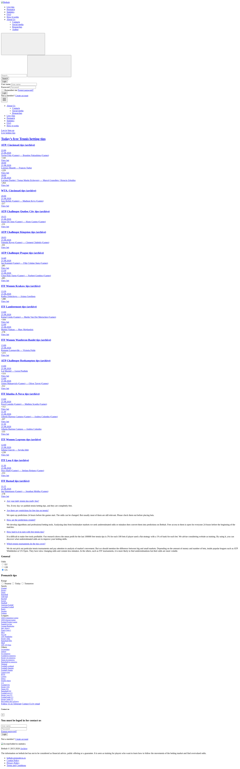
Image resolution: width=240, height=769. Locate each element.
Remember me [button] (10, 90)
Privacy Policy (13, 763)
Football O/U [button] (5, 685)
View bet (5, 160)
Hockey (3, 590)
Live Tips (11, 116)
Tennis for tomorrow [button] (8, 660)
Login (4, 93)
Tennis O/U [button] (5, 689)
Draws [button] (3, 679)
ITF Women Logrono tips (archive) (21, 439)
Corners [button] (3, 676)
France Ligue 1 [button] (6, 630)
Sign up (11, 130)
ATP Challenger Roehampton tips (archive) (25, 360)
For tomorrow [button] (5, 654)
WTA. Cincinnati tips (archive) (18, 190)
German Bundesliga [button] (7, 626)
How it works (13, 17)
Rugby (3, 609)
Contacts (16, 22)
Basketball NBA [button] (6, 641)
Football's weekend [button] (7, 666)
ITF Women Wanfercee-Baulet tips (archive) (26, 339)
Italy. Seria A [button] (5, 628)
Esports (3, 601)
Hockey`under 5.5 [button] (7, 699)
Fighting (4, 613)
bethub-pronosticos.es (16, 758)
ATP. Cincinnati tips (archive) (18, 145)
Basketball (4, 595)
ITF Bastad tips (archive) (15, 480)
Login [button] (4, 81)
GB (6, 567)
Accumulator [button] (5, 649)
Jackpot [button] (3, 652)
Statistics (10, 12)
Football (4, 588)
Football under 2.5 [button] (7, 697)
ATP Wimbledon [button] (6, 637)
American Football (7, 605)
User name (6, 84)
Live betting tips (8, 133)
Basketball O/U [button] (6, 691)
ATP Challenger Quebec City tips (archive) (25, 211)
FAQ (9, 14)
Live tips (10, 7)
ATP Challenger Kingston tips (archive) (23, 232)
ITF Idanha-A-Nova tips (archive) (20, 393)
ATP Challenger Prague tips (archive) (22, 252)
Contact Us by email (31, 704)
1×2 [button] (2, 683)
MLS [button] (3, 632)
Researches (17, 27)
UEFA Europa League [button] (8, 620)
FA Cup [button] (3, 634)
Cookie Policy (13, 760)
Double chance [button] (6, 681)
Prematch (11, 9)
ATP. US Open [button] (6, 645)
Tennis (3, 592)
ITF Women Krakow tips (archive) (20, 286)
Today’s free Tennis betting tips (23, 139)
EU (6, 564)
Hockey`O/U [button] (5, 687)
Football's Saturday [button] (7, 668)
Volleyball (4, 597)
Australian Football (7, 607)
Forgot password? (25, 90)
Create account (21, 95)
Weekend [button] (4, 664)
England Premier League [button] (9, 622)
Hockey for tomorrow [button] (8, 658)
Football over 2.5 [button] (6, 693)
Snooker (4, 611)
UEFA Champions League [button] (9, 618)
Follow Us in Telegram (11, 704)
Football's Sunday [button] (7, 670)
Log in (4, 130)
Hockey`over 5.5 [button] (6, 695)
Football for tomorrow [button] (8, 656)
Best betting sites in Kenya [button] (10, 701)
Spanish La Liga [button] (6, 624)
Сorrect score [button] (5, 672)
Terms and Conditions (16, 765)
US (6, 570)
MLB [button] (3, 643)
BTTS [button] (3, 674)
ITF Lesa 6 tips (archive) (15, 460)
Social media (17, 24)
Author (15, 29)
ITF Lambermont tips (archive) (19, 306)
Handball (4, 603)
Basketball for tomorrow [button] (9, 662)
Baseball (4, 599)
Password (5, 87)
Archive (23, 748)
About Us (11, 19)
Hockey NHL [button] (5, 639)
